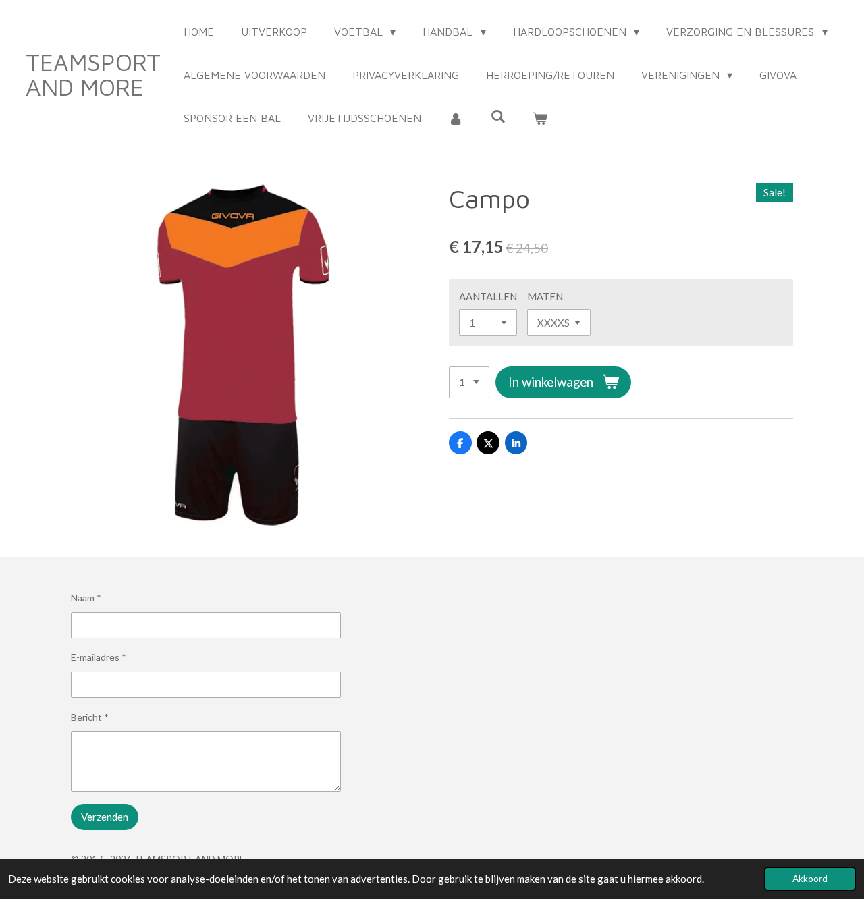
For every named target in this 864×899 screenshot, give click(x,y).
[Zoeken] (497, 116)
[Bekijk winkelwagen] (540, 118)
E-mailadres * (98, 657)
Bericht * (90, 717)
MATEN (545, 296)
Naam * (86, 597)
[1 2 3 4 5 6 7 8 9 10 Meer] (469, 382)
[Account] (455, 118)
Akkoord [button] (810, 878)
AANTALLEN (488, 296)
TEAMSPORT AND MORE (93, 74)
